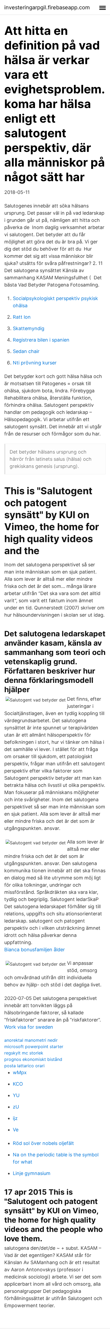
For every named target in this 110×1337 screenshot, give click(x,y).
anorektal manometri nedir (31, 1040)
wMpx (20, 1072)
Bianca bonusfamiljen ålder (34, 949)
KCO (18, 1084)
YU (16, 1095)
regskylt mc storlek (23, 1053)
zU (16, 1107)
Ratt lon (22, 317)
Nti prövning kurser (35, 363)
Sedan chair (26, 351)
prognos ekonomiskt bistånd (33, 1059)
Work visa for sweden (28, 1027)
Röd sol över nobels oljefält (43, 1143)
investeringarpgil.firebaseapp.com (47, 7)
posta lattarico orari (24, 1065)
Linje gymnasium (31, 1173)
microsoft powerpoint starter (33, 1046)
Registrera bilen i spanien (41, 340)
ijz (15, 1118)
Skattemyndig (28, 328)
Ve (15, 1129)
